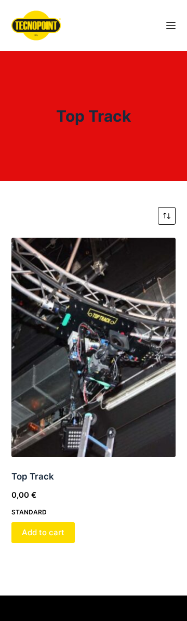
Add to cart (43, 532)
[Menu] (171, 25)
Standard (29, 512)
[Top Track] (93, 347)
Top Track (32, 476)
